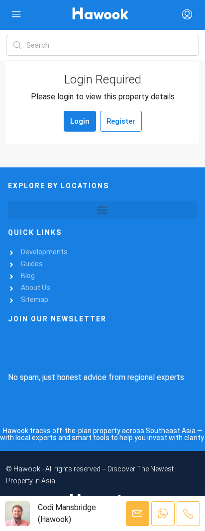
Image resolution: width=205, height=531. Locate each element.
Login (80, 121)
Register (120, 121)
